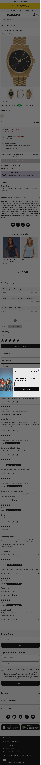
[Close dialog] (39, 369)
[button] (39, 248)
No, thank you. (26, 392)
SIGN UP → (26, 389)
